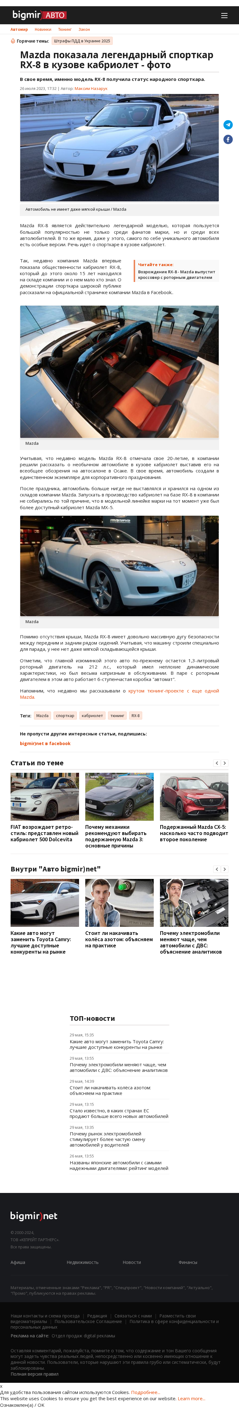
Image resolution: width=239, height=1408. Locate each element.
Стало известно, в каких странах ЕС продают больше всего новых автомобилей (119, 1113)
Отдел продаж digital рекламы (83, 1336)
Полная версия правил (35, 1374)
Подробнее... (145, 1392)
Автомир (19, 29)
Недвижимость (83, 1262)
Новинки (43, 29)
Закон (84, 29)
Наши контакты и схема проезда (45, 1316)
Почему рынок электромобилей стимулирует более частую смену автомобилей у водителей (107, 1139)
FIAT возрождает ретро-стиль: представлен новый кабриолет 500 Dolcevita (44, 833)
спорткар (65, 715)
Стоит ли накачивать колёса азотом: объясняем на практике (119, 939)
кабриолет (92, 715)
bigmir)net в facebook (45, 743)
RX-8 (136, 715)
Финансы (188, 1262)
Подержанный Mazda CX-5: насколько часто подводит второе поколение (194, 833)
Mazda (42, 715)
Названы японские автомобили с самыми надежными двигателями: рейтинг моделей (119, 1165)
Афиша (18, 1262)
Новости (132, 1262)
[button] (217, 763)
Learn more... (191, 1398)
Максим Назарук (91, 88)
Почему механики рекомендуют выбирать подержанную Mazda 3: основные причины (116, 836)
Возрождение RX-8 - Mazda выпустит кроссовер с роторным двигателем (176, 274)
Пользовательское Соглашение (88, 1321)
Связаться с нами (133, 1316)
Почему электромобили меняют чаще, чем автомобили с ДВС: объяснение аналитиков (191, 942)
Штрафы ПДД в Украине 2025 (82, 41)
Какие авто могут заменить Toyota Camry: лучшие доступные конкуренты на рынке (41, 942)
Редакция (97, 1316)
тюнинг (117, 715)
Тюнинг (65, 29)
